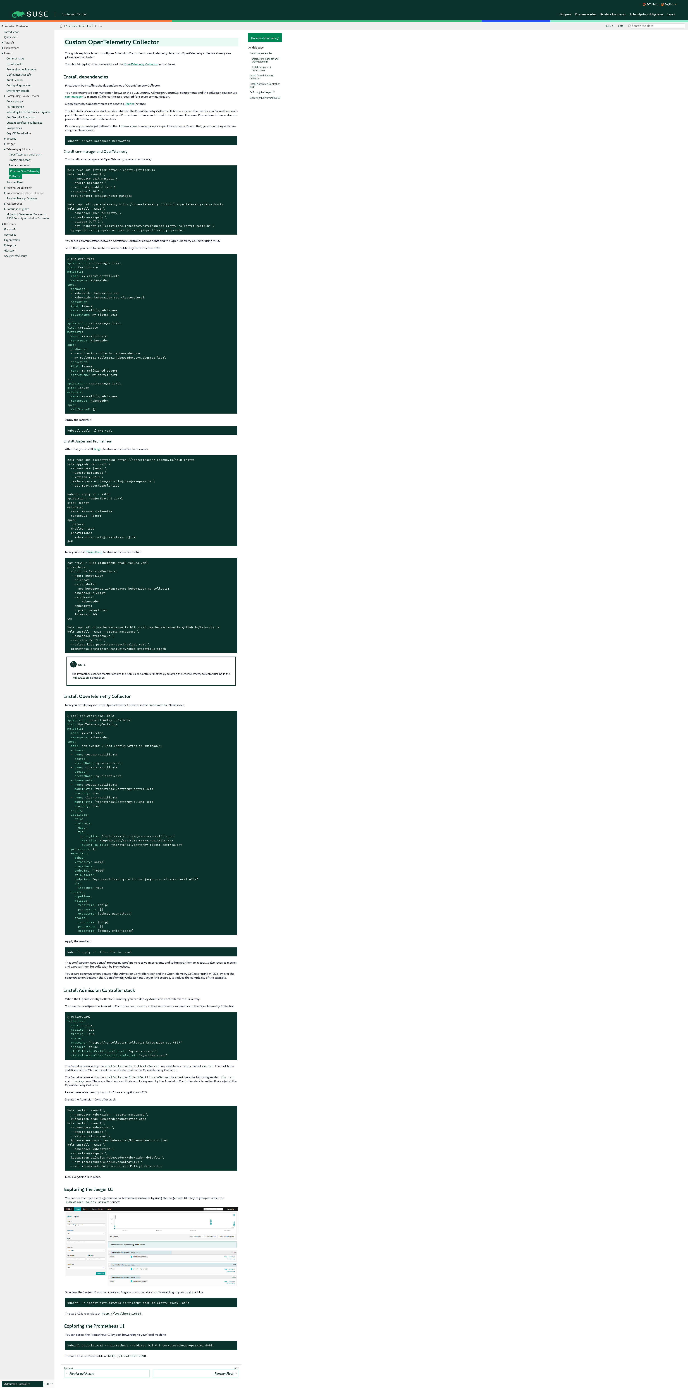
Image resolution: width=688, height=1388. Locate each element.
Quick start (10, 37)
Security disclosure (15, 256)
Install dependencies (261, 53)
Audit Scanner (14, 80)
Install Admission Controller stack (265, 85)
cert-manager (74, 97)
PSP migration (15, 106)
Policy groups (14, 101)
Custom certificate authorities (24, 122)
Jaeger (129, 104)
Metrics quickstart (19, 165)
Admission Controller (78, 26)
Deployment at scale (19, 74)
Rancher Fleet (14, 182)
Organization (12, 240)
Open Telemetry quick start (25, 154)
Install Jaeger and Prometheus (261, 68)
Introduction (11, 32)
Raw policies (14, 128)
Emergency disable (17, 90)
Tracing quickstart (19, 160)
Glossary (9, 250)
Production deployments (21, 69)
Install (14, 64)
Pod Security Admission (20, 117)
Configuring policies (18, 85)
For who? (9, 229)
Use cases (10, 234)
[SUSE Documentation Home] (61, 26)
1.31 (608, 26)
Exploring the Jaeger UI (262, 92)
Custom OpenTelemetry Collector (24, 173)
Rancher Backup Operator (22, 198)
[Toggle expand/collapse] (2, 42)
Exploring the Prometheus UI (265, 97)
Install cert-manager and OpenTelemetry (265, 60)
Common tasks (15, 58)
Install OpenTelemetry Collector (261, 77)
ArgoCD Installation (18, 133)
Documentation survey (265, 38)
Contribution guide (17, 209)
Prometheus (94, 552)
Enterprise (10, 245)
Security (11, 138)
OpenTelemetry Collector (141, 64)
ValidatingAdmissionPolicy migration (28, 112)
